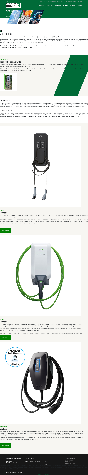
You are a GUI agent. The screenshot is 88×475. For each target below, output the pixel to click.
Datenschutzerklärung (70, 463)
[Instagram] (9, 1)
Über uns (40, 5)
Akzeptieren (4, 472)
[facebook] (6, 1)
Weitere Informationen (44, 474)
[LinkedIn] (7, 1)
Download (73, 5)
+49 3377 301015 (43, 1)
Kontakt (80, 5)
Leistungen (49, 5)
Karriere (57, 5)
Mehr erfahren (5, 230)
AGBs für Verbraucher (69, 460)
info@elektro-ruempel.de (54, 1)
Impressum (67, 461)
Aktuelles (65, 5)
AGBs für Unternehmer (70, 458)
